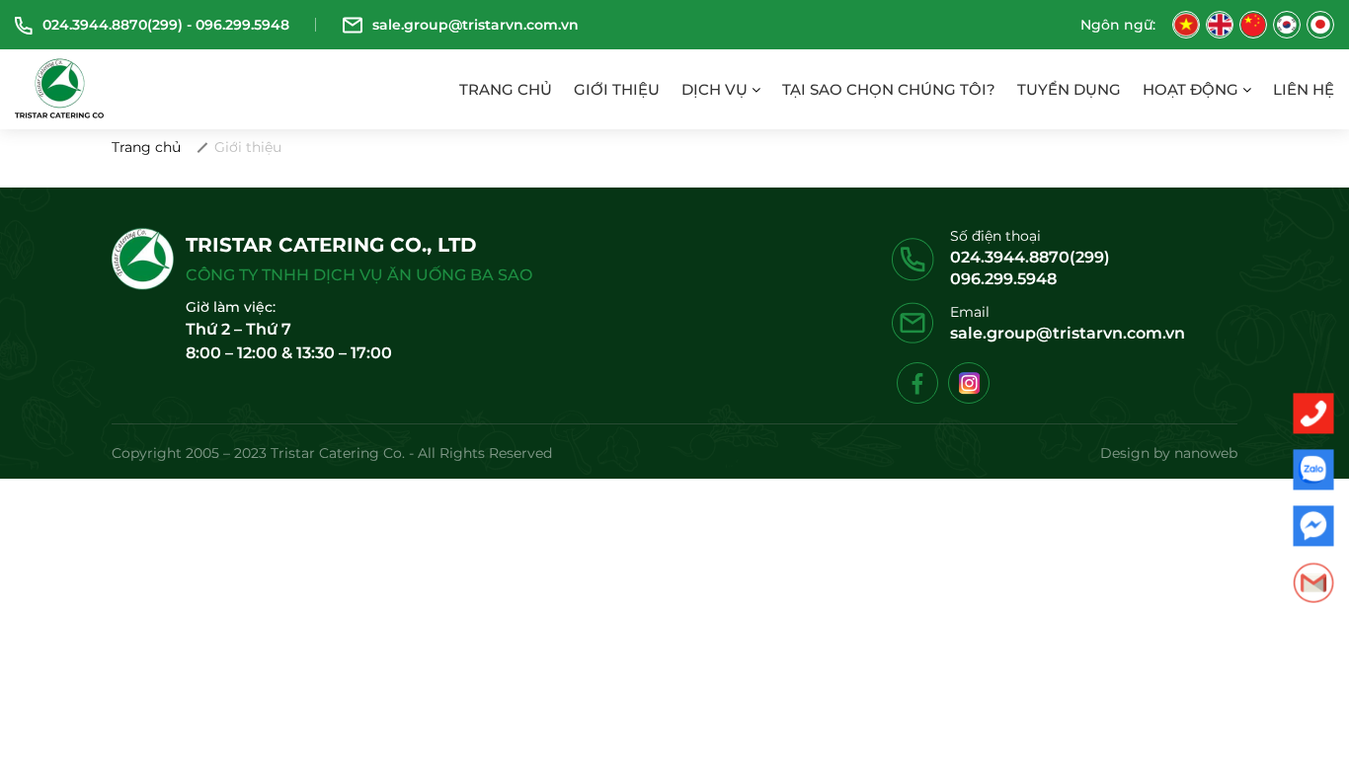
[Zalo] (1313, 470)
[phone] (1313, 413)
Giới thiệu (617, 89)
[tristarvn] (60, 88)
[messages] (1313, 526)
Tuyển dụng (1069, 89)
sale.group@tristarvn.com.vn (1067, 333)
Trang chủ (505, 89)
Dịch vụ (716, 89)
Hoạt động (1192, 89)
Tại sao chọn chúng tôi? (888, 89)
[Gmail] (1313, 582)
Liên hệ (1303, 89)
